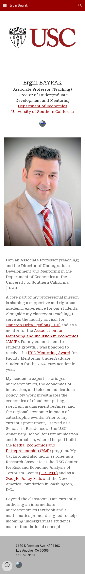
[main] (42, 94)
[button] (4, 5)
